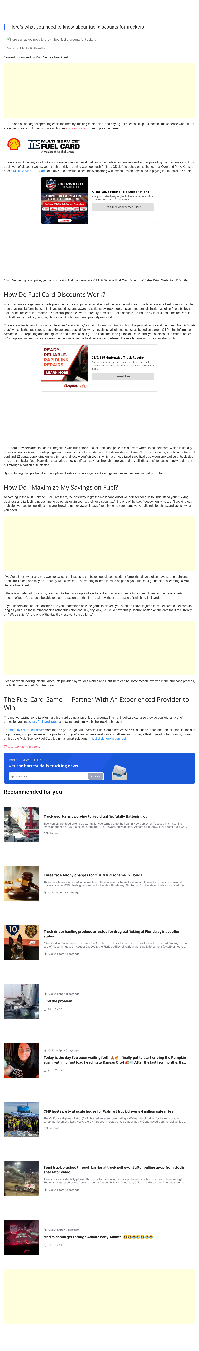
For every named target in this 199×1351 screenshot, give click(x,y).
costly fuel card (39, 721)
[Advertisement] (99, 90)
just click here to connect (109, 738)
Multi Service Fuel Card (29, 171)
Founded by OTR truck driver (24, 730)
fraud (54, 721)
